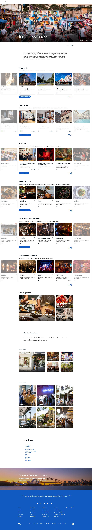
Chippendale (28, 452)
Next (71, 97)
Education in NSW (45, 516)
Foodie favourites (25, 181)
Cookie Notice (20, 514)
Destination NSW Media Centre (59, 514)
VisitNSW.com (56, 509)
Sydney (19, 507)
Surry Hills (27, 446)
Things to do (23, 68)
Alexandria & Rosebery (30, 451)
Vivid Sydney (56, 516)
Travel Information (45, 509)
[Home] (7, 1)
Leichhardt (27, 457)
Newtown (27, 454)
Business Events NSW (58, 512)
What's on (22, 143)
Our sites (56, 507)
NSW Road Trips (33, 512)
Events (31, 514)
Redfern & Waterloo (29, 449)
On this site (32, 507)
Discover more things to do (25, 96)
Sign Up (21, 483)
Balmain (27, 458)
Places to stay (23, 105)
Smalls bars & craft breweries (29, 218)
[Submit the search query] (37, 1)
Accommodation (33, 516)
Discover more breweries (24, 247)
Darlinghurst (28, 445)
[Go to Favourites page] (89, 1)
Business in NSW (45, 514)
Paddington (28, 448)
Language (70, 507)
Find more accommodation (25, 134)
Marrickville (28, 460)
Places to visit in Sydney (26, 42)
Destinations (32, 509)
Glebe (26, 455)
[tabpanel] (46, 21)
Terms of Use (20, 516)
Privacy (19, 512)
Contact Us (20, 509)
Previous (69, 97)
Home (20, 42)
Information (44, 507)
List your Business (45, 512)
